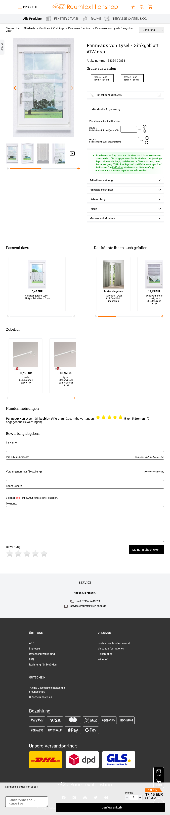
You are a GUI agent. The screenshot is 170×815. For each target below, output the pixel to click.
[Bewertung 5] (44, 553)
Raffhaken (117, 167)
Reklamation (105, 654)
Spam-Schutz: (32, 491)
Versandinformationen (111, 648)
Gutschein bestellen (40, 697)
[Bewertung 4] (35, 553)
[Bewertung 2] (18, 553)
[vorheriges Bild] (15, 88)
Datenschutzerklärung (42, 654)
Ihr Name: (11, 442)
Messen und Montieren (103, 218)
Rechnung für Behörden (43, 664)
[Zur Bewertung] (133, 7)
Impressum (35, 648)
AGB (31, 643)
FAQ (31, 659)
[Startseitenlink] (85, 7)
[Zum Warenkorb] (150, 7)
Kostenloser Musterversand (114, 643)
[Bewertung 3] (27, 553)
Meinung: (11, 503)
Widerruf (103, 659)
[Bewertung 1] (9, 553)
